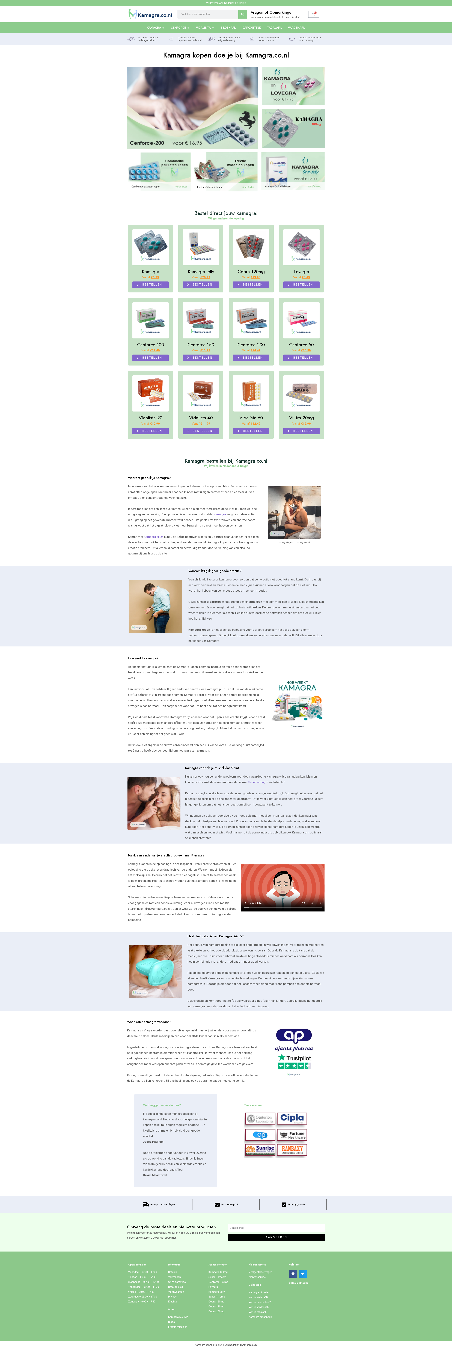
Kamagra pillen (153, 537)
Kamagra (220, 514)
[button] (293, 1274)
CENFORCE (178, 27)
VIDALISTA (203, 27)
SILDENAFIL (228, 27)
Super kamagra (258, 782)
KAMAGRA (154, 27)
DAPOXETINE (251, 27)
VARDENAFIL (296, 27)
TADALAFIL (274, 27)
